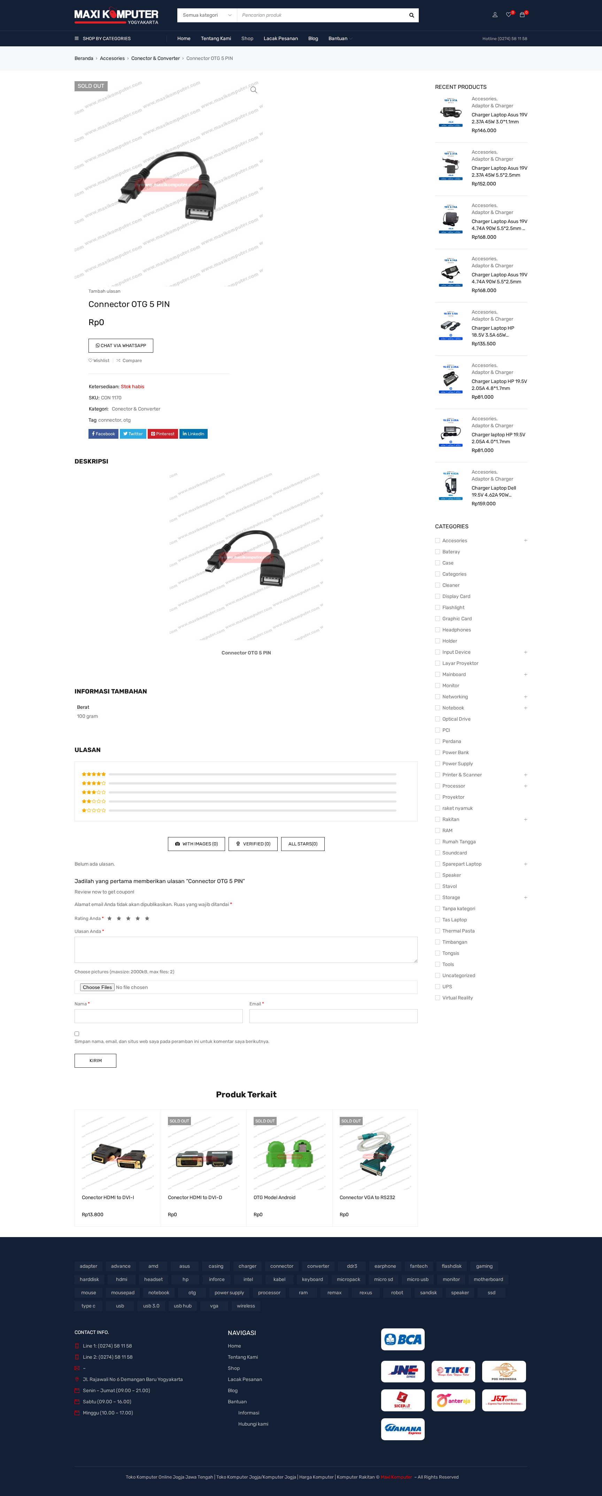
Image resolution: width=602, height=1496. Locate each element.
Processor (453, 786)
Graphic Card (457, 619)
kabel (279, 1279)
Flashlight (453, 608)
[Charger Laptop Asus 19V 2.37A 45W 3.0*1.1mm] (450, 112)
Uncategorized (458, 976)
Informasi (248, 1413)
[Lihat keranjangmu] (522, 15)
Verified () (256, 843)
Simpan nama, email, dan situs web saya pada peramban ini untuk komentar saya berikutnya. (172, 1041)
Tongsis (450, 953)
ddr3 (352, 1266)
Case (448, 563)
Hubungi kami (253, 1424)
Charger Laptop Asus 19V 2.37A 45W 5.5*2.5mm (499, 171)
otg (127, 420)
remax (334, 1293)
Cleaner (451, 585)
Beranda (84, 58)
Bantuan (237, 1402)
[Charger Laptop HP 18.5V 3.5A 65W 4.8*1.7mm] (450, 325)
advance (121, 1266)
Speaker (451, 875)
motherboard (488, 1279)
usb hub (183, 1306)
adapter (88, 1266)
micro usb (418, 1279)
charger (247, 1266)
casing (216, 1266)
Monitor (450, 686)
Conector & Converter (155, 58)
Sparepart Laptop (461, 864)
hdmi (121, 1279)
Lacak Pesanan (245, 1379)
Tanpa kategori (458, 909)
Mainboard (454, 674)
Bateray (451, 552)
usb (120, 1306)
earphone (385, 1266)
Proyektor (453, 797)
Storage (451, 897)
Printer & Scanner (462, 775)
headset (153, 1279)
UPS (447, 987)
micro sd (383, 1279)
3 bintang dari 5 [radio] (130, 919)
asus (184, 1266)
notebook (158, 1293)
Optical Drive (456, 719)
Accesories (112, 58)
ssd (491, 1293)
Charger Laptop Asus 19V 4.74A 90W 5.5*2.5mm (499, 278)
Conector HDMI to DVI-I (108, 1197)
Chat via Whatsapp (123, 345)
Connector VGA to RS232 (367, 1197)
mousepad (122, 1293)
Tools (448, 964)
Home (234, 1346)
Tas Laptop (454, 920)
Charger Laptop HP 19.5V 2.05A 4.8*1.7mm (499, 384)
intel (248, 1279)
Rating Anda (89, 918)
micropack (348, 1279)
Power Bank (455, 752)
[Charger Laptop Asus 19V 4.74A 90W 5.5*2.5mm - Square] (450, 218)
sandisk (428, 1293)
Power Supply (457, 764)
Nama (82, 1003)
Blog (233, 1391)
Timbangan (454, 942)
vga (214, 1306)
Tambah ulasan (104, 291)
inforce (217, 1279)
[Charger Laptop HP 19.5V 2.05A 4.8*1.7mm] (450, 378)
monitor (451, 1279)
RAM (447, 831)
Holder (449, 641)
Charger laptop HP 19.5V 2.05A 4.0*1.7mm (498, 438)
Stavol (449, 886)
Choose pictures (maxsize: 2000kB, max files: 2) (124, 971)
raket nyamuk (457, 808)
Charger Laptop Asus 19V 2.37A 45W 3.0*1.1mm (499, 118)
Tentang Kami (243, 1357)
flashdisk (452, 1266)
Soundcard (454, 853)
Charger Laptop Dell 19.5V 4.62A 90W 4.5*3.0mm (494, 492)
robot (397, 1293)
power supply (229, 1293)
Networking (455, 697)
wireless (246, 1306)
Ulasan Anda (89, 931)
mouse (88, 1293)
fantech (419, 1266)
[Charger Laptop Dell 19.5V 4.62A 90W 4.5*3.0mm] (450, 485)
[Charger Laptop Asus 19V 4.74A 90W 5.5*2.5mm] (450, 271)
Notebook (453, 708)
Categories (454, 574)
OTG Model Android (274, 1197)
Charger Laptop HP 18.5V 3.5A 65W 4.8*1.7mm (493, 332)
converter (318, 1266)
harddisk (89, 1279)
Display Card (456, 596)
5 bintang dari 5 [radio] (149, 919)
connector (109, 420)
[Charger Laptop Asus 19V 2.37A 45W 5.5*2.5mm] (450, 165)
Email (256, 1003)
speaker (460, 1293)
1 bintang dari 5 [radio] (111, 919)
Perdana (451, 741)
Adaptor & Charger (492, 106)
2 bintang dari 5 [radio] (121, 919)
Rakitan (450, 819)
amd (153, 1266)
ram (303, 1293)
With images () (200, 843)
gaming (484, 1266)
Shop (234, 1368)
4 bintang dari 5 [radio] (140, 919)
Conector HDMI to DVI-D (195, 1197)
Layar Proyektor (460, 663)
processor (269, 1293)
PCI (446, 730)
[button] (254, 90)
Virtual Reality (457, 998)
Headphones (456, 630)
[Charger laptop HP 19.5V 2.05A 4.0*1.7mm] (450, 431)
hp (185, 1279)
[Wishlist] (508, 15)
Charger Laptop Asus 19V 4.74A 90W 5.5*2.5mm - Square (499, 225)
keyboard (312, 1279)
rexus (366, 1293)
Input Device (456, 652)
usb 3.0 (151, 1306)
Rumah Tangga (459, 842)
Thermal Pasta (458, 931)
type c (88, 1306)
